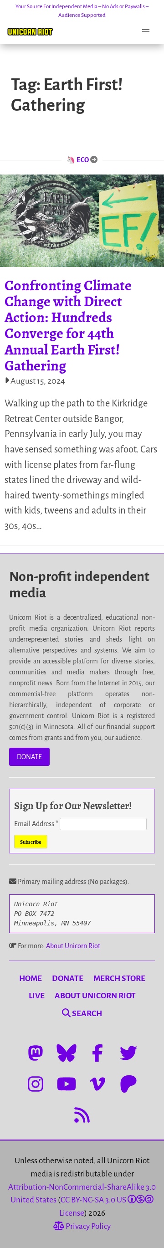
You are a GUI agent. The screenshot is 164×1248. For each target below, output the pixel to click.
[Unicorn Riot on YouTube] (66, 1083)
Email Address (36, 823)
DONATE (29, 756)
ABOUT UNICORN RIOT (95, 995)
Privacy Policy (87, 1226)
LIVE (37, 995)
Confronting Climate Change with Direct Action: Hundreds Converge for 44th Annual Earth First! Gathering (68, 325)
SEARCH (86, 1013)
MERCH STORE (119, 978)
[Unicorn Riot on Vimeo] (97, 1083)
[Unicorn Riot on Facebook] (97, 1052)
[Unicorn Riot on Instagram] (35, 1083)
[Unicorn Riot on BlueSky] (66, 1052)
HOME (30, 978)
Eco (83, 160)
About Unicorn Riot (73, 946)
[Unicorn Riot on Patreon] (128, 1083)
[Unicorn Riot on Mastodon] (35, 1052)
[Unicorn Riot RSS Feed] (82, 1114)
